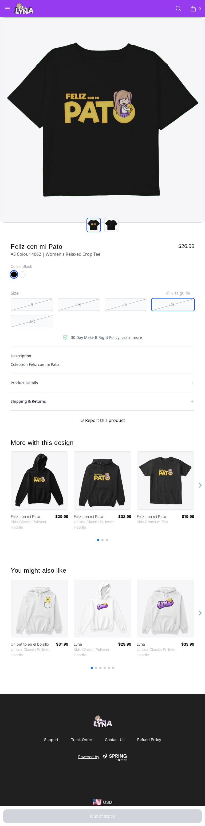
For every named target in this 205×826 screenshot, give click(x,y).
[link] (39, 480)
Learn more (131, 337)
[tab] (93, 225)
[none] (177, 293)
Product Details (24, 382)
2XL (32, 321)
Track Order (81, 739)
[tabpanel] (102, 120)
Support (51, 739)
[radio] (32, 304)
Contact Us (114, 739)
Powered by (88, 756)
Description (21, 355)
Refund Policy (149, 739)
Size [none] (15, 293)
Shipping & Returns (28, 401)
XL (173, 304)
